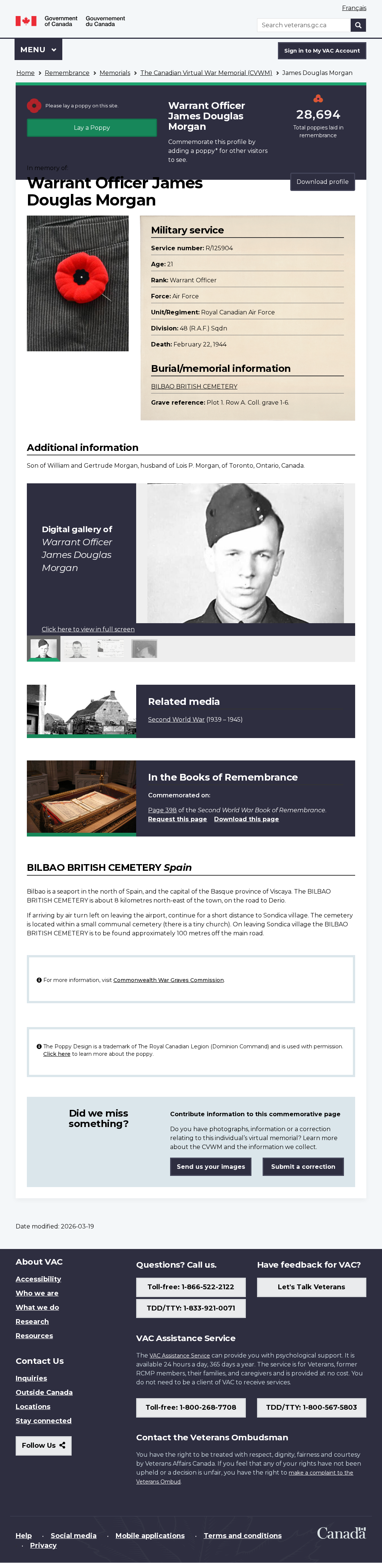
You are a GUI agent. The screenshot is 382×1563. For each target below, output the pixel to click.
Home (25, 72)
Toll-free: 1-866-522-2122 (190, 1287)
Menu (34, 49)
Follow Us (47, 1448)
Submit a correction (303, 1166)
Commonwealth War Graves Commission (168, 980)
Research (32, 1322)
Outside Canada (44, 1392)
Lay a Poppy (92, 127)
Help (24, 1536)
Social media (74, 1536)
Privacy (43, 1545)
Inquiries (31, 1378)
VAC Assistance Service (180, 1355)
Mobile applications (150, 1536)
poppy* (206, 150)
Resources (34, 1336)
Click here (57, 1054)
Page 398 (162, 810)
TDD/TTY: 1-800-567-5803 (311, 1407)
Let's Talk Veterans (311, 1287)
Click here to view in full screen (88, 629)
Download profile (323, 181)
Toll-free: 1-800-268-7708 (190, 1407)
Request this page (177, 819)
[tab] (43, 648)
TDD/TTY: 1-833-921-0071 (191, 1308)
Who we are (37, 1293)
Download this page (246, 819)
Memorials (115, 72)
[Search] (358, 25)
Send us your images (211, 1166)
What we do (37, 1307)
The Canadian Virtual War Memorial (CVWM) (206, 72)
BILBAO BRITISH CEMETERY (194, 386)
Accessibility (38, 1279)
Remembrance (67, 72)
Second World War (176, 719)
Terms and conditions (243, 1536)
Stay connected (44, 1421)
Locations (33, 1407)
